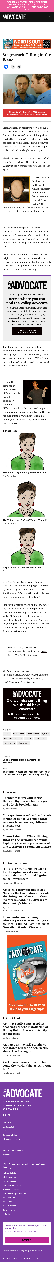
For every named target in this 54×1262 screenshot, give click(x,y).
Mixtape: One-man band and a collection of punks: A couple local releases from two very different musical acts (27, 820)
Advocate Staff (12, 851)
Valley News (7, 1202)
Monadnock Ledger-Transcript (14, 1193)
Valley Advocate (9, 1198)
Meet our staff (8, 1127)
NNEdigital (7, 1214)
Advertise (6, 1154)
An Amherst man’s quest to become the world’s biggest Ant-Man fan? (27, 1065)
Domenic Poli (11, 931)
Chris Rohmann (33, 734)
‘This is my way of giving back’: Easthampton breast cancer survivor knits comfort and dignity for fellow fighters (25, 874)
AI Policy (6, 1131)
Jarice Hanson (12, 809)
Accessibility (37, 1250)
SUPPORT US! (27, 1240)
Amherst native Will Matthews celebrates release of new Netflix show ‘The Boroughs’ (25, 1048)
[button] (27, 115)
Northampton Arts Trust (13, 738)
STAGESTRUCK (40, 738)
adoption (7, 734)
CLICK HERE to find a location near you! (26, 331)
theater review (9, 743)
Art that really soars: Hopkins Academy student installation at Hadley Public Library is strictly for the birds (25, 1028)
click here (39, 714)
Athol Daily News (9, 1177)
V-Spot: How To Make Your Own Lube (22, 567)
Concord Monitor (9, 1181)
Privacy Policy (24, 1250)
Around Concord (9, 1206)
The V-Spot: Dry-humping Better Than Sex (24, 472)
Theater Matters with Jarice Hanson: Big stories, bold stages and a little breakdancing (25, 801)
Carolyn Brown (12, 1038)
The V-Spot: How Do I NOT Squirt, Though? (25, 520)
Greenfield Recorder (11, 1189)
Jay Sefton (46, 734)
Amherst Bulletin (9, 1173)
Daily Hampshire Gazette (12, 1185)
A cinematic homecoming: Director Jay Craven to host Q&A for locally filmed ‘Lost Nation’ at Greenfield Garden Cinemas (26, 922)
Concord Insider (9, 1210)
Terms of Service (9, 1250)
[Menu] (49, 17)
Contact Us (7, 1123)
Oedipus (28, 738)
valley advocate (23, 743)
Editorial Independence (12, 1139)
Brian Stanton (18, 734)
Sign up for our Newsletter (13, 1150)
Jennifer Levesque (14, 830)
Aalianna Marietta (14, 883)
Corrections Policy (10, 1135)
